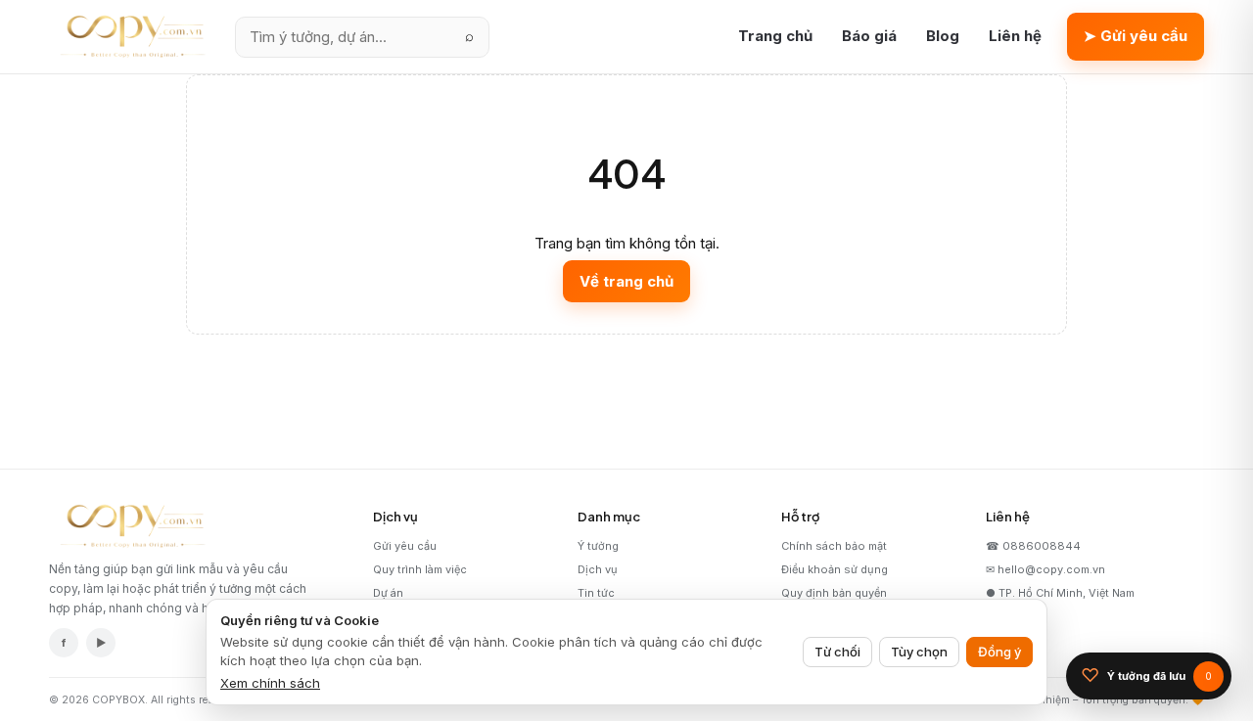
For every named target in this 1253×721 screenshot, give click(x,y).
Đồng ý (999, 651)
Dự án (388, 593)
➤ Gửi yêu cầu (1135, 35)
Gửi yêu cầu (405, 546)
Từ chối (837, 651)
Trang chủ (775, 35)
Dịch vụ (598, 569)
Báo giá (869, 35)
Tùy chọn (919, 651)
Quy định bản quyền (834, 593)
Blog (942, 35)
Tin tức (596, 593)
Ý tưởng (598, 546)
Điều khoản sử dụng (834, 569)
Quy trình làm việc (420, 569)
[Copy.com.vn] (129, 37)
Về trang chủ (626, 281)
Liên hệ (1015, 35)
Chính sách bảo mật (834, 546)
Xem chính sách (270, 683)
